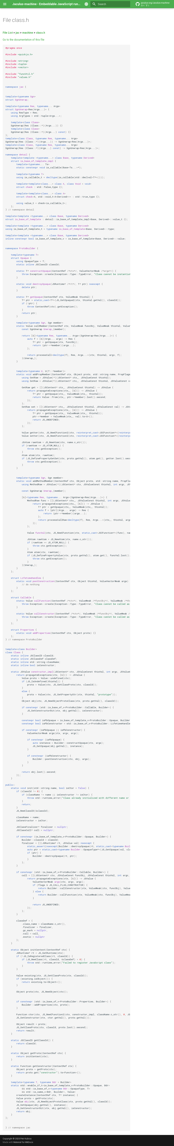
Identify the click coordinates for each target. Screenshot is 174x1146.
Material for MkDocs (23, 1142)
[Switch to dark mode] (86, 4)
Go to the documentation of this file (23, 39)
